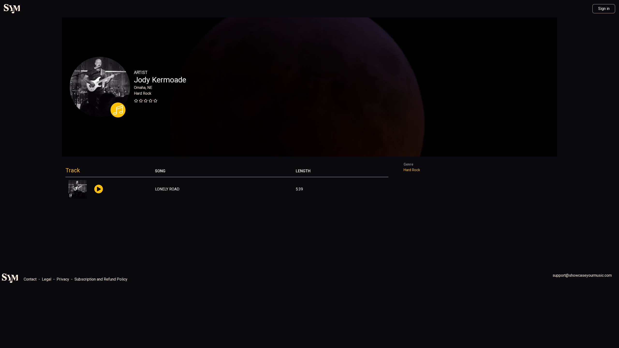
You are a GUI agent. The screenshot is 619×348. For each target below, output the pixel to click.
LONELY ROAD (167, 189)
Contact (30, 279)
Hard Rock (142, 93)
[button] (98, 189)
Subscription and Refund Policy (100, 279)
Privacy (63, 279)
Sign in (604, 8)
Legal (46, 279)
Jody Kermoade (160, 79)
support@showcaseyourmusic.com (582, 275)
